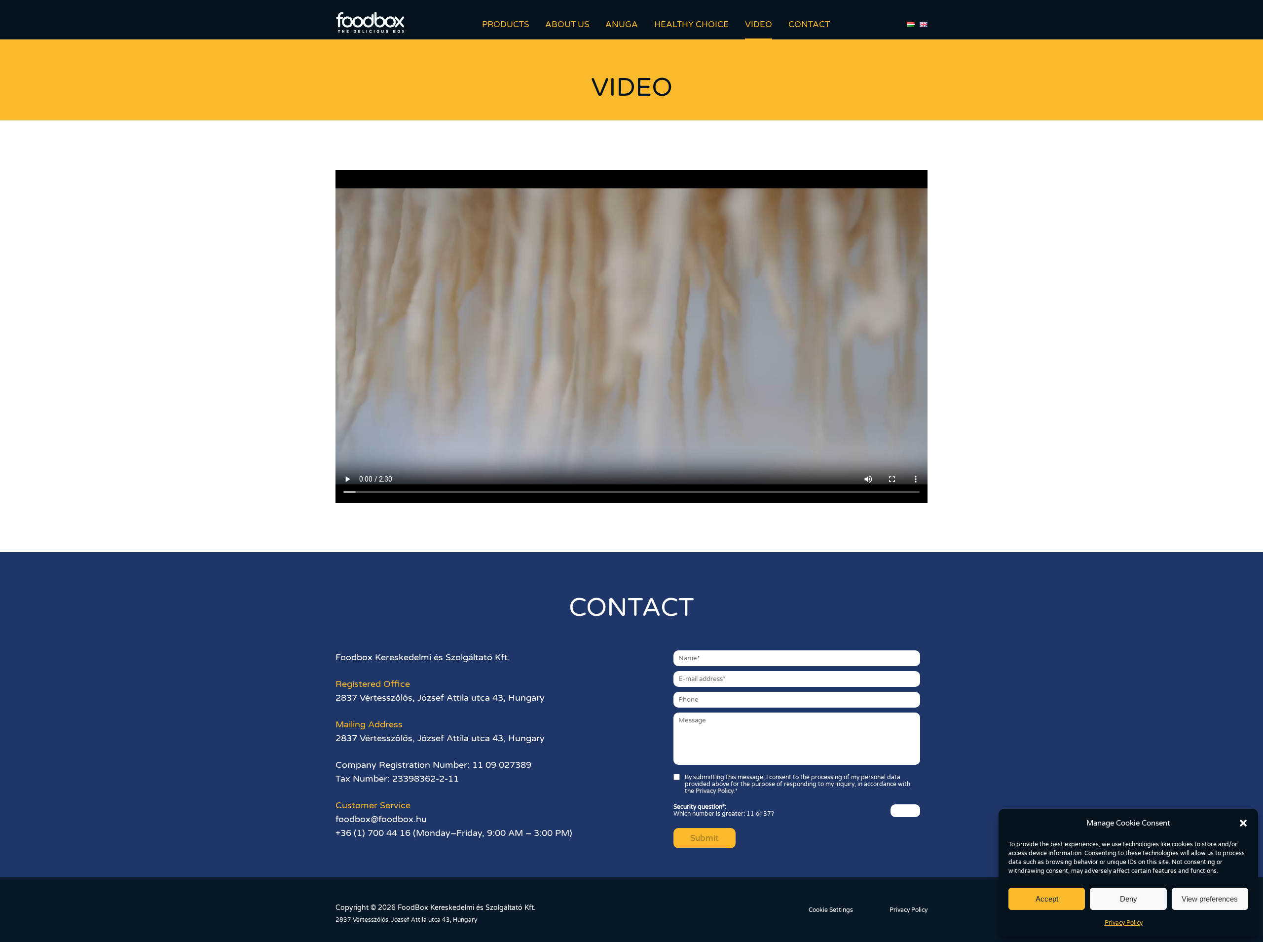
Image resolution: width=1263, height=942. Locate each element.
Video (758, 24)
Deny (1128, 899)
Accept (1047, 899)
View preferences (1210, 899)
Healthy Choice (691, 24)
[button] (1243, 823)
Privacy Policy (1124, 922)
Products (505, 24)
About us (567, 24)
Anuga (621, 24)
